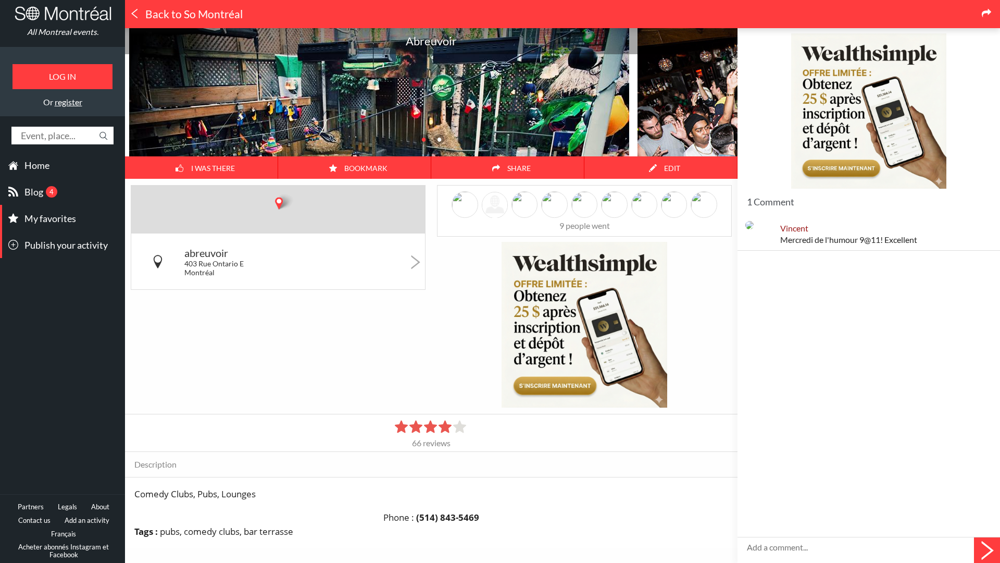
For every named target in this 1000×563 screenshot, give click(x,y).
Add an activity (87, 520)
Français (63, 534)
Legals (67, 507)
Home (36, 165)
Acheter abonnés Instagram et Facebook (63, 551)
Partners (31, 507)
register (68, 102)
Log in (62, 76)
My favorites (50, 218)
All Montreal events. (62, 31)
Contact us (34, 520)
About (100, 507)
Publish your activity (66, 245)
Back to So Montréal (193, 14)
